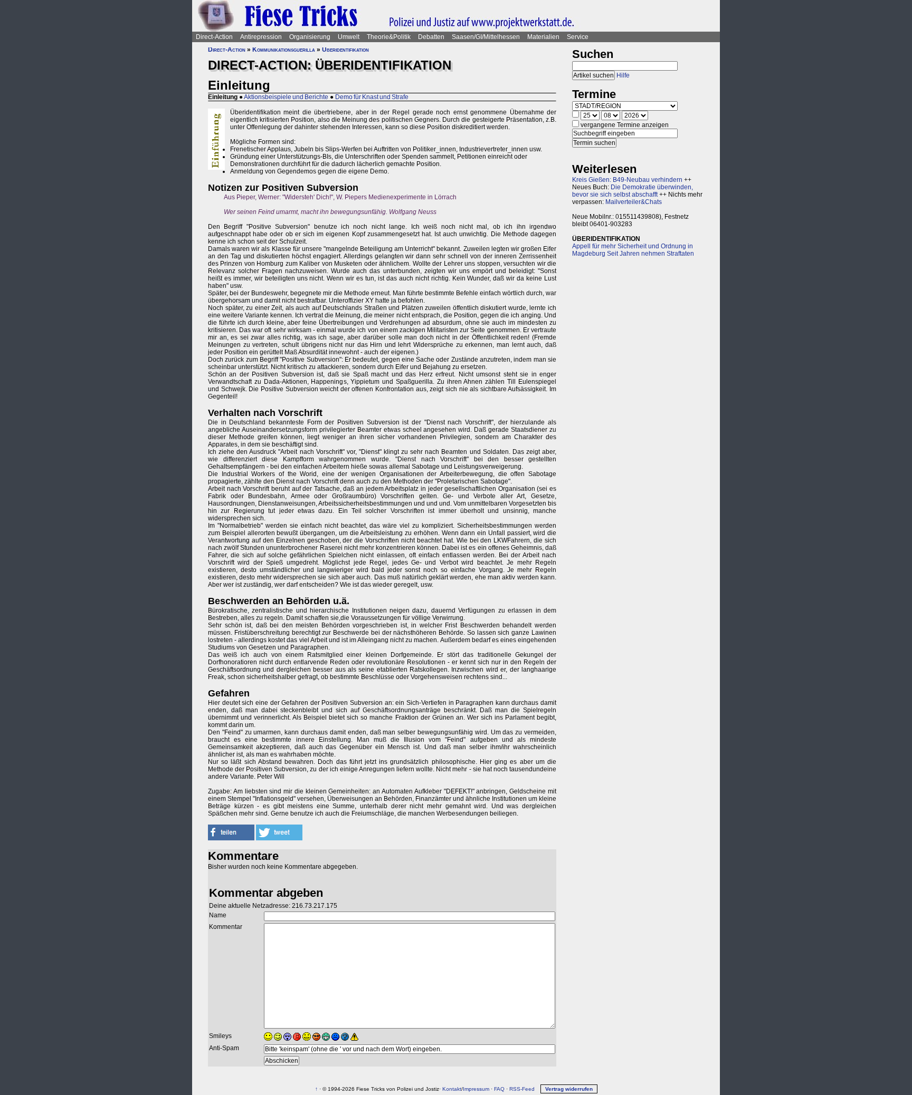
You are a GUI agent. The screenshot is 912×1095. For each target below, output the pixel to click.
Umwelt (348, 37)
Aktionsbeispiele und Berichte (286, 97)
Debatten (431, 37)
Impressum (476, 1089)
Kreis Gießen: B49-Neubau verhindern (627, 179)
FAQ (499, 1089)
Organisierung (309, 37)
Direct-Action (214, 37)
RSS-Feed (522, 1089)
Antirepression (261, 37)
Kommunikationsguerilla (283, 49)
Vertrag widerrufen (569, 1089)
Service (577, 37)
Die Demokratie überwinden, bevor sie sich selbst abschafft (632, 190)
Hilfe (623, 75)
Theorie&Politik (389, 37)
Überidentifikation (345, 49)
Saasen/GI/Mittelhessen (486, 37)
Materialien (543, 37)
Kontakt (451, 1089)
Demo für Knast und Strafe (371, 97)
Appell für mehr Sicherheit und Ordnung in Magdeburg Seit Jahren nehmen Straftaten (633, 250)
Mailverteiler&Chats (633, 202)
